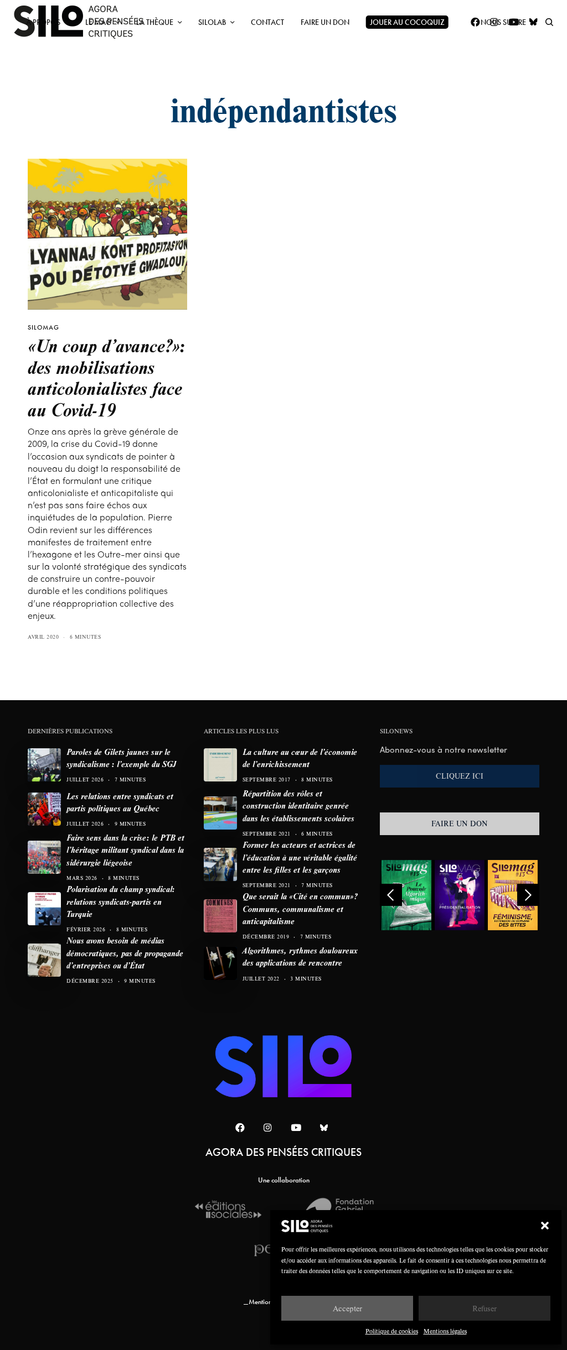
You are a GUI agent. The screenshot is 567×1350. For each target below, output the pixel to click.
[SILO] (283, 1066)
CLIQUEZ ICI (459, 776)
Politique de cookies (391, 1331)
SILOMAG (43, 327)
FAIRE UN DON (459, 823)
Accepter (347, 1308)
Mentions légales (445, 1331)
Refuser (484, 1308)
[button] (544, 1225)
